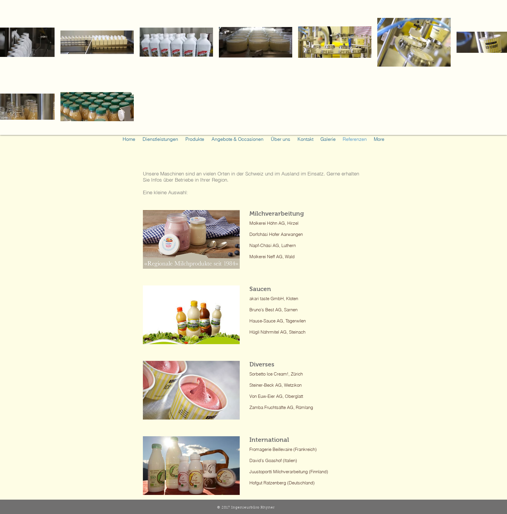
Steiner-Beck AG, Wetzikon (275, 385)
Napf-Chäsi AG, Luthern (272, 245)
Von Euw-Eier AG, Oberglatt (276, 396)
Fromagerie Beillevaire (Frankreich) (283, 449)
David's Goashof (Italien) (273, 460)
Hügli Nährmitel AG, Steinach (277, 332)
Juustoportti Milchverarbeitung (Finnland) (288, 471)
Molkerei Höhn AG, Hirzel (273, 223)
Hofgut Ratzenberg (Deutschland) (282, 483)
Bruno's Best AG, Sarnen (273, 309)
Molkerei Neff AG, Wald (272, 256)
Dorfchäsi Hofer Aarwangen (276, 234)
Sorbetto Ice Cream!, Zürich (276, 374)
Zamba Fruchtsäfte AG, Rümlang (281, 407)
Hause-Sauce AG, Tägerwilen (277, 321)
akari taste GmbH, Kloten (273, 298)
